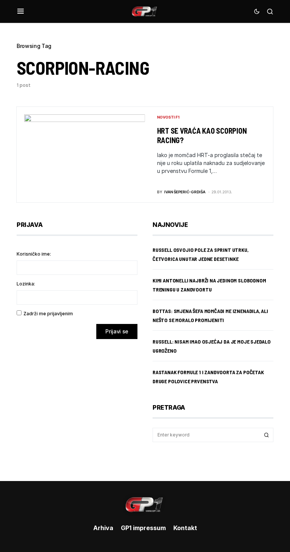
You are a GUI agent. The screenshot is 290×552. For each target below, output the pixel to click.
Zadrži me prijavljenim (48, 313)
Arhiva (103, 528)
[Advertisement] (77, 404)
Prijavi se (116, 331)
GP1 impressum (143, 528)
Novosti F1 (168, 117)
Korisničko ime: (34, 254)
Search (266, 435)
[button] (21, 11)
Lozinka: (26, 284)
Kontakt (185, 528)
